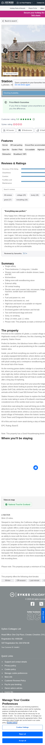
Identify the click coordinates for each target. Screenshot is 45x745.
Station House (12, 81)
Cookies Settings (22, 727)
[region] (22, 719)
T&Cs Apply (35, 15)
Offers (42, 8)
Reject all (22, 734)
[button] (5, 50)
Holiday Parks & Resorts (17, 8)
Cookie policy (12, 723)
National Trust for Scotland (19, 504)
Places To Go (33, 8)
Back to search (11, 21)
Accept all (22, 741)
